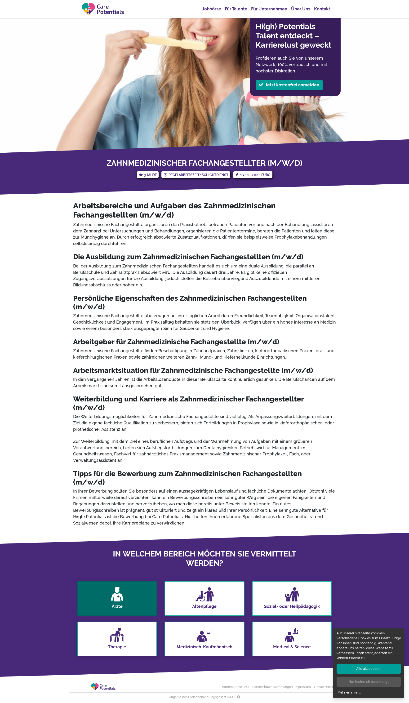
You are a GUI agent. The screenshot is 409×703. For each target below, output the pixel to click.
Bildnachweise (323, 687)
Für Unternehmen (269, 8)
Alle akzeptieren (368, 669)
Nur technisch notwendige (368, 682)
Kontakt (322, 8)
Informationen (232, 687)
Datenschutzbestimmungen (272, 687)
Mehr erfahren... (349, 692)
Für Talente (236, 8)
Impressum (303, 687)
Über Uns (300, 8)
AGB (247, 687)
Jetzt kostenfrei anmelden (292, 84)
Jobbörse (211, 8)
